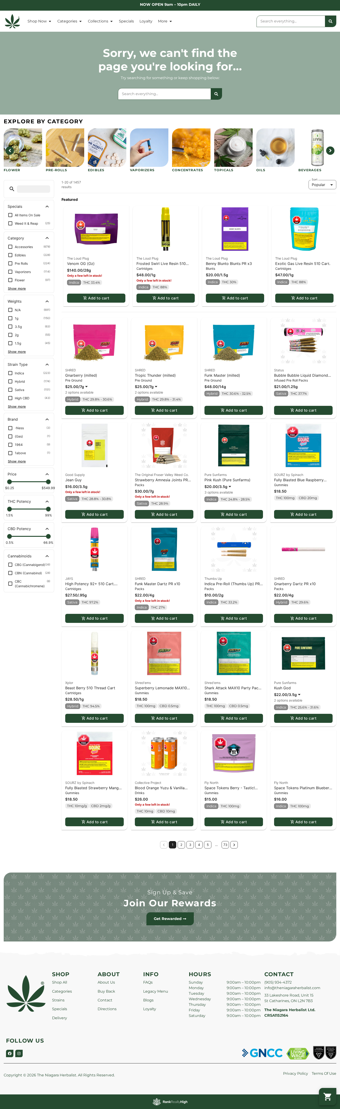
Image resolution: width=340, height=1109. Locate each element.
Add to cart (98, 298)
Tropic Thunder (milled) (155, 375)
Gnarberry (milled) (81, 375)
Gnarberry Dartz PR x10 (295, 583)
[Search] (330, 21)
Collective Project (148, 783)
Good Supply (75, 475)
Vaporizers (142, 170)
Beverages (309, 170)
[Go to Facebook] (9, 1053)
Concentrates (187, 170)
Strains (58, 1000)
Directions (107, 1009)
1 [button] (172, 845)
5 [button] (208, 845)
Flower (12, 170)
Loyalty (145, 21)
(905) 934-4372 (278, 982)
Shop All (59, 982)
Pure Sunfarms (215, 475)
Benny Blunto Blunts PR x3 (229, 263)
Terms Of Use (324, 1073)
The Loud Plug (78, 258)
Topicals (224, 170)
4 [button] (199, 845)
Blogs (148, 1000)
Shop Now (37, 21)
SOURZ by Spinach (288, 475)
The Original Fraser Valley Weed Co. (162, 475)
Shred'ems (143, 683)
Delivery (59, 1018)
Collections (98, 21)
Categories (67, 21)
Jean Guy (73, 480)
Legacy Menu (155, 991)
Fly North (211, 783)
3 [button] (190, 845)
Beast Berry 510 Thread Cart (90, 688)
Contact (105, 1000)
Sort (315, 179)
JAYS (69, 579)
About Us (106, 982)
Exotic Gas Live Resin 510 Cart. (302, 263)
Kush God (282, 688)
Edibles (96, 170)
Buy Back (106, 991)
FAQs (148, 982)
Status (279, 370)
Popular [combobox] (318, 184)
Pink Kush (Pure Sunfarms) (227, 480)
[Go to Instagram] (19, 1053)
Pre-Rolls (56, 170)
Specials (126, 21)
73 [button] (225, 845)
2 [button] (181, 845)
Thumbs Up (213, 579)
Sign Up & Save (170, 892)
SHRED (70, 370)
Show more (17, 288)
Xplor (69, 683)
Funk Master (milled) (222, 375)
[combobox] (291, 21)
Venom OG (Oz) (81, 263)
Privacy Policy (295, 1073)
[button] (12, 189)
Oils (260, 170)
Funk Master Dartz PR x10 (157, 583)
